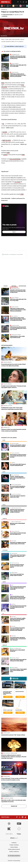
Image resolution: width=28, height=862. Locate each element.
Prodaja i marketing (14, 844)
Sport (10, 5)
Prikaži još (14, 806)
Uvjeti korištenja (14, 847)
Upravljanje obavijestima (15, 855)
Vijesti (4, 5)
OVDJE (8, 152)
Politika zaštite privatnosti (14, 849)
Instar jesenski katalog (15, 159)
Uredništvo (14, 842)
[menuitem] (23, 2)
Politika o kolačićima (14, 851)
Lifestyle (23, 5)
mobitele (5, 154)
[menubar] (23, 2)
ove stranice (17, 181)
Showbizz (16, 5)
